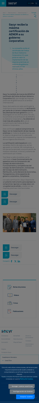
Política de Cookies (26, 379)
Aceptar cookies (26, 396)
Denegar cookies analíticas (22, 386)
